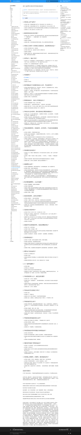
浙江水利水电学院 (14, 138)
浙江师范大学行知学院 (14, 127)
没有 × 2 (27, 77)
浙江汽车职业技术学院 (14, 141)
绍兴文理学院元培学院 (14, 202)
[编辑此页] (57, 6)
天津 (11, 12)
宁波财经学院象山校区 (14, 61)
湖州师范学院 (13, 197)
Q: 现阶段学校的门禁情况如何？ (65, 46)
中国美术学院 (13, 29)
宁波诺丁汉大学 (13, 58)
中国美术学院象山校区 (14, 30)
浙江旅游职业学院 (14, 131)
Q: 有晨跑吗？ (62, 13)
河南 (11, 217)
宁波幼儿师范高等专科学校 (15, 55)
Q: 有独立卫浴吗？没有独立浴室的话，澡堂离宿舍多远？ (65, 10)
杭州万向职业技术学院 (14, 62)
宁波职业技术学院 (14, 57)
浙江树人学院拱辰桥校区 (15, 135)
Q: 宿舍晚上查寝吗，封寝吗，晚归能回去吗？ (65, 48)
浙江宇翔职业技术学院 (14, 107)
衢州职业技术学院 (14, 209)
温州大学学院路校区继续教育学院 (15, 184)
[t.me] (70, 433)
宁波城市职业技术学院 (14, 50)
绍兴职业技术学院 (14, 206)
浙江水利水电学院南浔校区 (15, 139)
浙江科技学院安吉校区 (14, 152)
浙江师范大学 (13, 124)
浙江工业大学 (13, 110)
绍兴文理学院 (13, 201)
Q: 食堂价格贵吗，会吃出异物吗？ (65, 28)
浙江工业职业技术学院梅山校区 (15, 115)
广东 (11, 221)
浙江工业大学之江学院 (14, 111)
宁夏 (11, 237)
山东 (11, 216)
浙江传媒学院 (13, 89)
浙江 (11, 25)
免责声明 (25, 9)
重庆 (11, 226)
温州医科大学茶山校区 (14, 179)
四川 (11, 227)
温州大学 (12, 182)
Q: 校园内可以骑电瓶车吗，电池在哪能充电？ (65, 32)
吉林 (11, 19)
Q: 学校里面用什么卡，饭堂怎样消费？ (65, 38)
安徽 (11, 212)
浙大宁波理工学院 (14, 78)
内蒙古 (11, 16)
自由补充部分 (62, 50)
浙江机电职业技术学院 (14, 132)
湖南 (11, 220)
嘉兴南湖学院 (13, 46)
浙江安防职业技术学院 (14, 108)
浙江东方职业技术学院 (14, 81)
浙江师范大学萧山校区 (14, 125)
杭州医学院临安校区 (14, 65)
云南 (11, 230)
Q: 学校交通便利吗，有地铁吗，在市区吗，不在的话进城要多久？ (65, 22)
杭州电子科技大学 (14, 70)
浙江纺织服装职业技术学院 (15, 153)
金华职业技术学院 (14, 210)
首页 (10, 7)
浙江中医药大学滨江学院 (15, 86)
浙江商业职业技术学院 (14, 97)
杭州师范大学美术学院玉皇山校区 (15, 69)
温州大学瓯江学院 (14, 186)
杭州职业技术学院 (14, 75)
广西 (11, 223)
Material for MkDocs (16, 433)
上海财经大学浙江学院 (14, 26)
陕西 (11, 233)
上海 (11, 22)
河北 (11, 14)
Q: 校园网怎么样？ (63, 25)
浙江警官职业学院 (14, 159)
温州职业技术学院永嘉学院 (15, 191)
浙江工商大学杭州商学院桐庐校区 (15, 120)
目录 (61, 5)
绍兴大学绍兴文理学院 (14, 200)
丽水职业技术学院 (14, 37)
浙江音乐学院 (13, 175)
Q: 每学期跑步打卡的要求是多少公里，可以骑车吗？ (65, 15)
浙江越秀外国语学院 (14, 164)
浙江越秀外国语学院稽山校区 (15, 166)
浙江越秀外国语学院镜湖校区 (15, 167)
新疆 (11, 238)
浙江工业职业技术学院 (14, 112)
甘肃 (11, 234)
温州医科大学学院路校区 (15, 178)
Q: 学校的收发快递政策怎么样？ (65, 42)
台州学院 (12, 40)
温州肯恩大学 (13, 194)
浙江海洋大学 (13, 142)
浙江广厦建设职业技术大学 (15, 128)
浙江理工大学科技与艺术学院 (15, 149)
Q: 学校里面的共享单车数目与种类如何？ (65, 45)
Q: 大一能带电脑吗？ (63, 36)
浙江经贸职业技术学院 (14, 156)
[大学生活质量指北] (10, 1)
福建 (11, 213)
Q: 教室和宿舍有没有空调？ (64, 8)
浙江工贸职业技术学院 (14, 123)
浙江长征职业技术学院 (14, 174)
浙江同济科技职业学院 (14, 96)
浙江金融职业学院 (14, 172)
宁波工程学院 (13, 54)
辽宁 (11, 18)
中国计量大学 (13, 32)
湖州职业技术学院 (14, 198)
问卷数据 (11, 9)
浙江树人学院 (13, 134)
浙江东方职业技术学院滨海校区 (15, 83)
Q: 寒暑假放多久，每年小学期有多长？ (65, 18)
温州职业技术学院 (14, 190)
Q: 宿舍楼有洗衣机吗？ (63, 24)
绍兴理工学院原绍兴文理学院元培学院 (15, 205)
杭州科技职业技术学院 (14, 74)
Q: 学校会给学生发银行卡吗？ (65, 40)
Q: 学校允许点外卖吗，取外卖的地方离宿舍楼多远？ (65, 20)
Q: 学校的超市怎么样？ (63, 41)
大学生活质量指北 (13, 5)
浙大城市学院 (13, 77)
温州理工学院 (13, 187)
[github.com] (68, 433)
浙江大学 (12, 101)
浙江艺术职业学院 (14, 157)
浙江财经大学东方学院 (14, 163)
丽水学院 (12, 36)
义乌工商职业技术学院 (14, 39)
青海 (11, 235)
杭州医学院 (13, 64)
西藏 (11, 231)
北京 (11, 11)
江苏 (11, 23)
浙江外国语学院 (13, 100)
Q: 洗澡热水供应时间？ (63, 29)
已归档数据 (11, 241)
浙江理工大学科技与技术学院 (15, 148)
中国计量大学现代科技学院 (15, 33)
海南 (11, 224)
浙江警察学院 (13, 160)
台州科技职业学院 (14, 41)
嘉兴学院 (12, 47)
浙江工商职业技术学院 (14, 121)
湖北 (11, 219)
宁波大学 (12, 51)
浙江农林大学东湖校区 (14, 93)
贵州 (11, 228)
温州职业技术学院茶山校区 (15, 193)
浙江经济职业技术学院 (14, 155)
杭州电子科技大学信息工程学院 (15, 72)
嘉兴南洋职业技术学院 (14, 44)
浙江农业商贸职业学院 (14, 90)
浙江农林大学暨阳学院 (14, 94)
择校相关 (11, 8)
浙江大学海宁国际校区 (14, 104)
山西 (11, 15)
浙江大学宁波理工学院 (14, 103)
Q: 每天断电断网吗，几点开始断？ (65, 27)
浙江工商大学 (13, 116)
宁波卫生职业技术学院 (14, 48)
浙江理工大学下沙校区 (14, 145)
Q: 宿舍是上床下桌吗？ (63, 7)
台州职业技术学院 (14, 43)
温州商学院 (13, 181)
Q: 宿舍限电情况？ (63, 33)
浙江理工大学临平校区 (14, 146)
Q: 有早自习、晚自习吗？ (64, 12)
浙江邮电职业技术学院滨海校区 (15, 171)
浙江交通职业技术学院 (14, 87)
